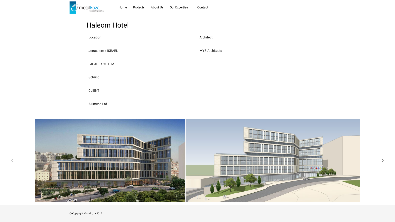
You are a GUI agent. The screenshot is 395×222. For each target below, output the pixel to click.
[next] (382, 160)
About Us (157, 7)
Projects (139, 7)
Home (122, 7)
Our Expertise (179, 7)
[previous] (12, 160)
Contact (202, 7)
